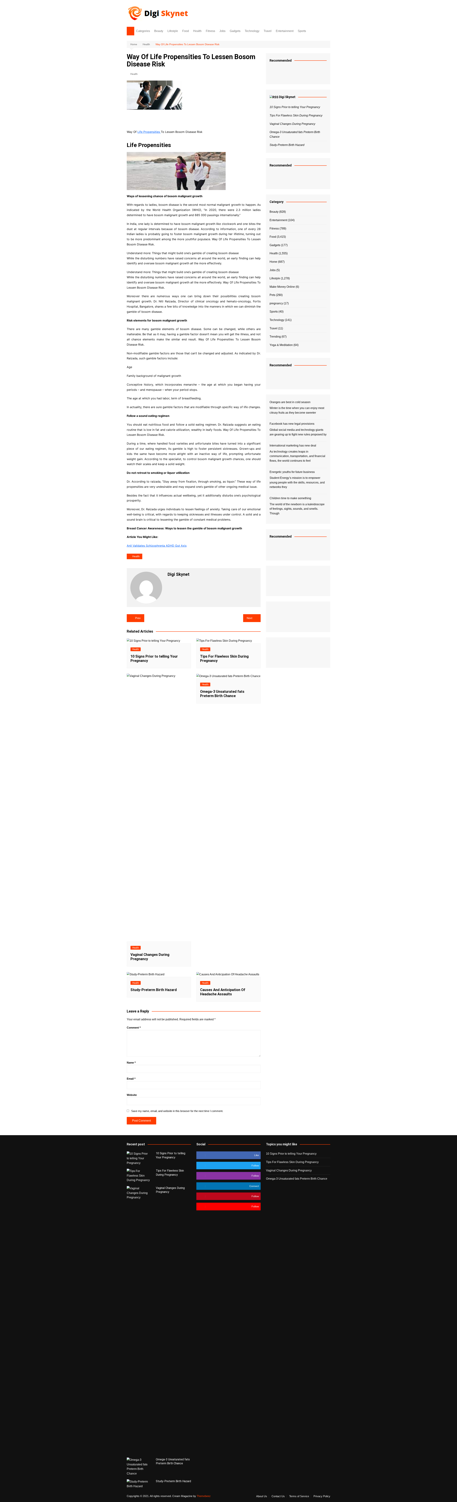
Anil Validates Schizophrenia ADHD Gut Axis (157, 545)
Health (197, 31)
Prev (138, 618)
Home (273, 261)
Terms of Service (299, 1496)
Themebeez (204, 1496)
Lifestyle (172, 31)
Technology (252, 31)
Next (249, 618)
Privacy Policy (321, 1496)
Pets (272, 294)
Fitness (210, 31)
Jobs (222, 31)
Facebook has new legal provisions (292, 423)
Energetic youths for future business (292, 471)
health (136, 556)
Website (132, 1094)
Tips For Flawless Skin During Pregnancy (296, 115)
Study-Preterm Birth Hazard (153, 990)
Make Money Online (282, 286)
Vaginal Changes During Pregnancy (292, 123)
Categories (143, 31)
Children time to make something (290, 498)
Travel (268, 31)
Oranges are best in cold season (290, 402)
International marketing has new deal (293, 445)
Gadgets (235, 31)
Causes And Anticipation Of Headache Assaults (222, 992)
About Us (261, 1496)
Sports (302, 31)
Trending (275, 336)
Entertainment (284, 31)
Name (131, 1062)
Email (131, 1078)
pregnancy (276, 303)
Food (185, 31)
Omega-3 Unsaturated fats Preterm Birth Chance (222, 693)
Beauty (158, 31)
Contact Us (278, 1496)
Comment (134, 1027)
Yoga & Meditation (281, 344)
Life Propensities (149, 132)
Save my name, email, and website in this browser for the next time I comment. (177, 1110)
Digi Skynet (287, 97)
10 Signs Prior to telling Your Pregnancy (295, 107)
